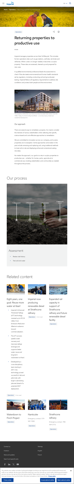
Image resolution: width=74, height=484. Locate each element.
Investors (6, 451)
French (40, 455)
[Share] (54, 32)
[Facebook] (5, 464)
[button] (3, 3)
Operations (12, 9)
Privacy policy (52, 476)
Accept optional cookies (47, 480)
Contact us (7, 446)
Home (5, 9)
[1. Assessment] (16, 220)
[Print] (59, 32)
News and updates (9, 455)
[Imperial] (14, 3)
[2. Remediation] (30, 219)
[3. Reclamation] (44, 220)
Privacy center (8, 480)
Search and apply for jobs (11, 459)
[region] (37, 476)
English (40, 451)
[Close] (71, 471)
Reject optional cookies (64, 480)
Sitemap (40, 446)
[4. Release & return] (59, 220)
